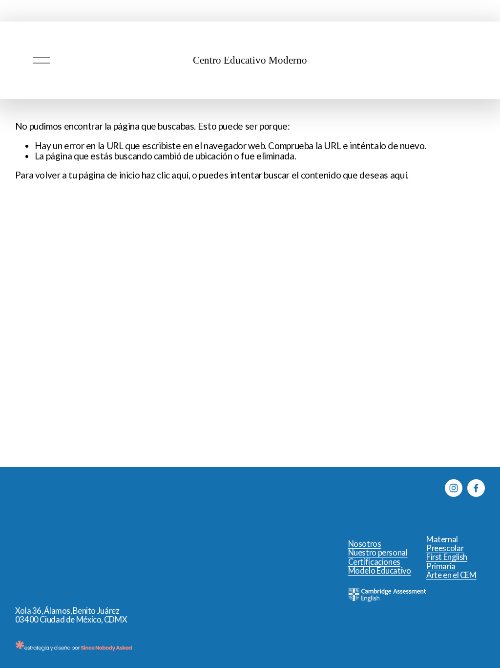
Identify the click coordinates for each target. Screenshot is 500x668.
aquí (398, 174)
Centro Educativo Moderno (250, 60)
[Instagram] (453, 488)
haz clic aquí (165, 174)
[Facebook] (476, 488)
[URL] (476, 510)
